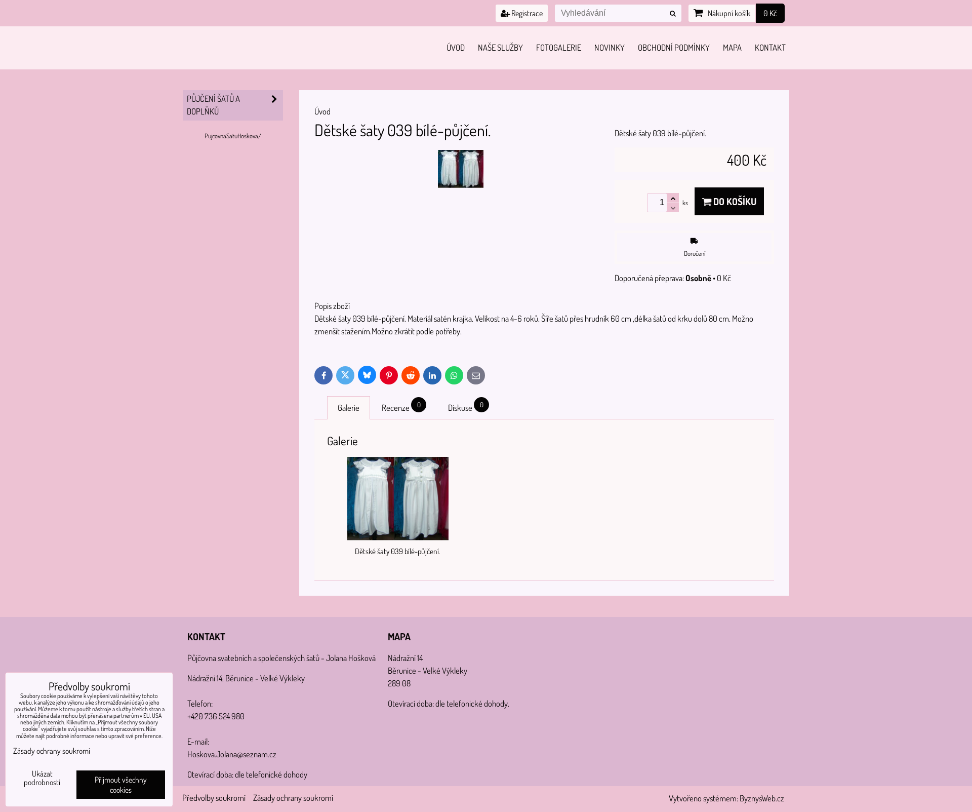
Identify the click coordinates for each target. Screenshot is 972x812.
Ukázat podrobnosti (42, 778)
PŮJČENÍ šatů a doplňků (213, 105)
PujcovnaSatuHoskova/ (233, 136)
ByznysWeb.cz (762, 798)
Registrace (526, 13)
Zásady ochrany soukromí (293, 797)
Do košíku (733, 201)
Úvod (456, 47)
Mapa (732, 47)
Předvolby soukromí (214, 797)
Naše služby (500, 47)
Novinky (609, 47)
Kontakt (770, 47)
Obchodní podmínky (674, 47)
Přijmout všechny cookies (121, 785)
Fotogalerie (558, 47)
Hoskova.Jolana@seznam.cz (231, 754)
